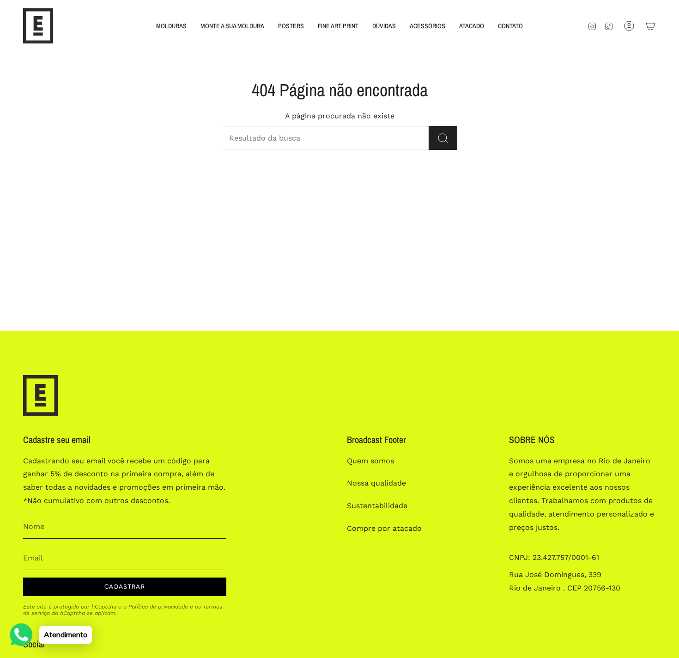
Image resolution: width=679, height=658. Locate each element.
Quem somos (370, 460)
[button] (171, 25)
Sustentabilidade (377, 505)
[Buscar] (443, 138)
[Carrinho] (650, 26)
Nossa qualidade (376, 483)
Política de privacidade (158, 606)
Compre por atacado (384, 528)
